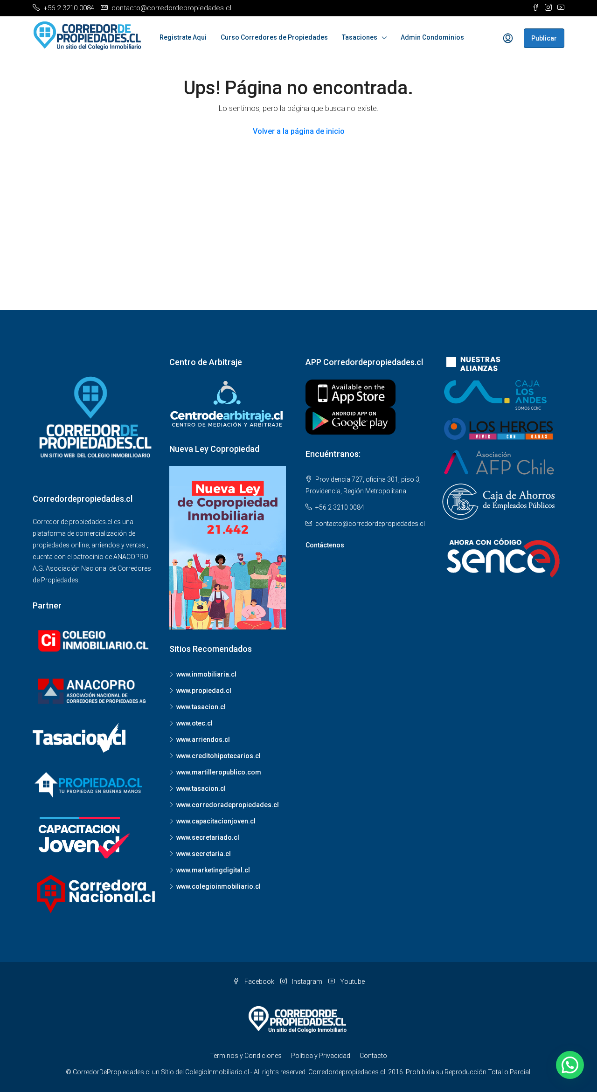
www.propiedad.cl (203, 690)
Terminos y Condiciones (246, 1055)
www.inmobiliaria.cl (206, 674)
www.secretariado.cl (207, 837)
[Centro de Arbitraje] (227, 404)
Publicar (544, 38)
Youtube (352, 981)
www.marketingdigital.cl (213, 870)
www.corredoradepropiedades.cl (227, 805)
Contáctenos (324, 545)
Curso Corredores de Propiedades (274, 37)
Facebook (259, 981)
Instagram (307, 981)
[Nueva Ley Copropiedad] (227, 547)
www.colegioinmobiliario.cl (218, 886)
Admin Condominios (432, 37)
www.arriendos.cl (203, 739)
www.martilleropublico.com (218, 772)
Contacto (373, 1055)
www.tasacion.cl (201, 707)
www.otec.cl (194, 723)
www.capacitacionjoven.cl (216, 821)
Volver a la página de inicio (299, 131)
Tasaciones (359, 37)
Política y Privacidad (320, 1055)
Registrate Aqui (183, 37)
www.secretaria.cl (203, 853)
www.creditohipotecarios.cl (218, 756)
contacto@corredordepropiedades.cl (370, 523)
